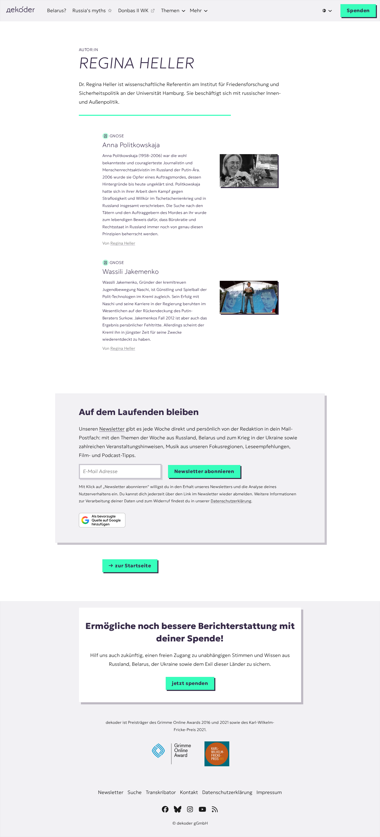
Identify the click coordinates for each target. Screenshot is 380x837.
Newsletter (112, 429)
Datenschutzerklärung (231, 500)
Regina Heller (122, 243)
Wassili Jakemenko (130, 271)
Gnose (117, 135)
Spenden (358, 10)
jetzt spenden (190, 683)
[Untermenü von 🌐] (327, 10)
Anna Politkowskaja (131, 145)
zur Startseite (133, 566)
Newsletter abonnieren (204, 471)
